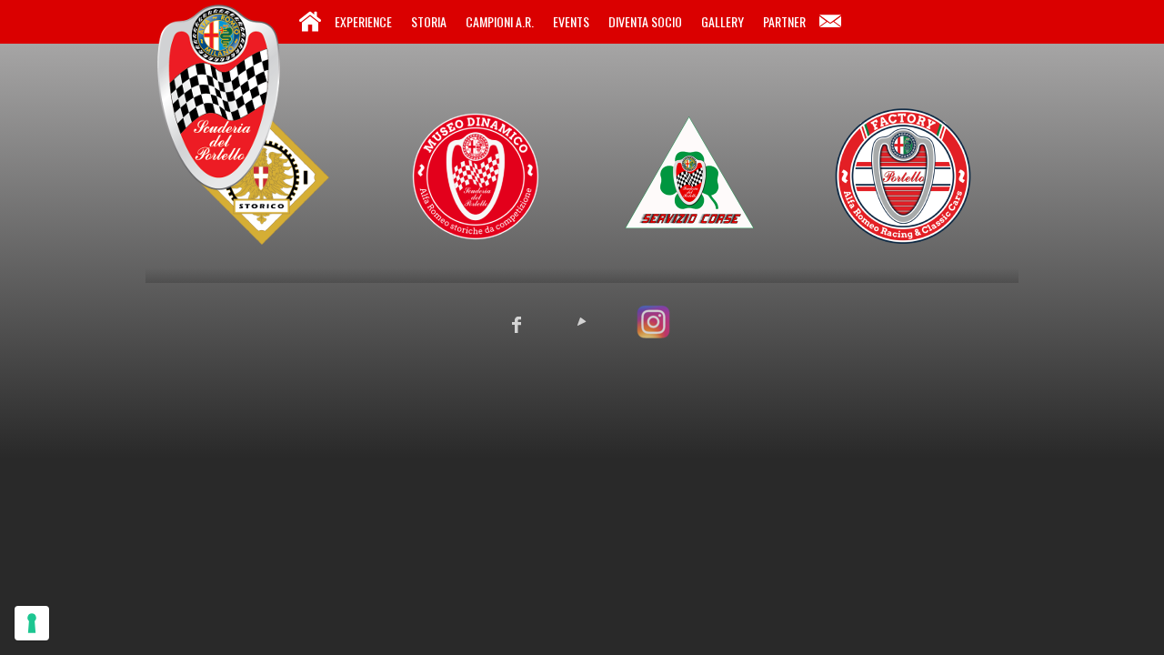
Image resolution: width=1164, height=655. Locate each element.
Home (310, 22)
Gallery (722, 21)
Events (571, 21)
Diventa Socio (645, 21)
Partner (784, 21)
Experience (363, 21)
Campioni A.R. (500, 21)
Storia (429, 21)
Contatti (830, 22)
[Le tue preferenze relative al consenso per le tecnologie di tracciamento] (32, 623)
